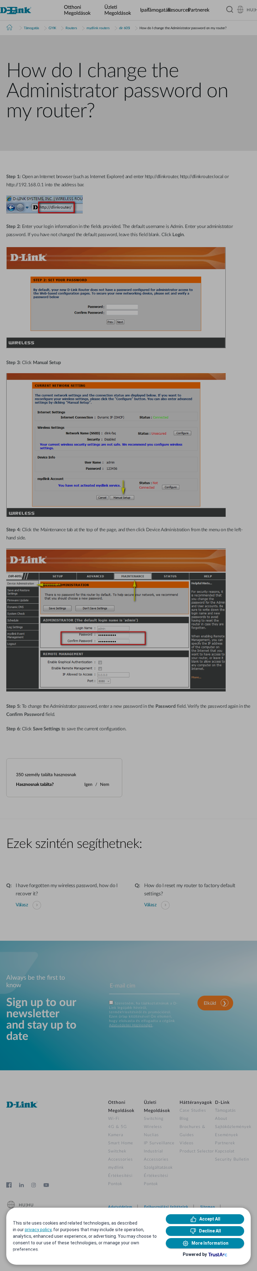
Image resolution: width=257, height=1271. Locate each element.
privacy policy (38, 1229)
